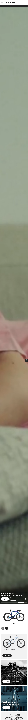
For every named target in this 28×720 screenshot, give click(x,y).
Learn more (6, 681)
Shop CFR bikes (16, 681)
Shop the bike (7, 655)
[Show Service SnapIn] (26, 360)
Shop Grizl (5, 599)
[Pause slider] (25, 599)
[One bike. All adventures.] (14, 305)
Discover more (14, 599)
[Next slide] (6, 628)
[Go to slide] (14, 602)
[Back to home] (9, 2)
